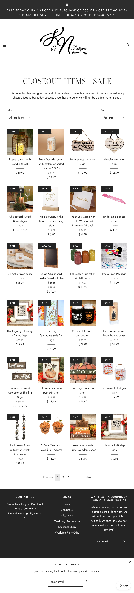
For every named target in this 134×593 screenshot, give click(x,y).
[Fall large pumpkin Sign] (83, 370)
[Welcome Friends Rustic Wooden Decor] (83, 427)
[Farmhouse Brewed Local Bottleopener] (114, 313)
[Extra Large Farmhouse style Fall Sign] (51, 313)
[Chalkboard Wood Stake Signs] (20, 199)
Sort (103, 110)
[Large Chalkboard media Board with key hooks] (51, 256)
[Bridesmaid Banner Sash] (114, 199)
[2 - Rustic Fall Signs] (114, 370)
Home (67, 504)
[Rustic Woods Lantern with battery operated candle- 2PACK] (51, 142)
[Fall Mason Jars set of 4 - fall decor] (83, 256)
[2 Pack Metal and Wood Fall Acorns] (51, 427)
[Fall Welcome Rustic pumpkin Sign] (51, 370)
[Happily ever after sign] (114, 142)
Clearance (67, 515)
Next (88, 477)
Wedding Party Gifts (67, 533)
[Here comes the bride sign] (83, 142)
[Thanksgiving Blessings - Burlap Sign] (20, 313)
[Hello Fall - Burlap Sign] (114, 427)
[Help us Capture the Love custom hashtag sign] (51, 199)
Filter (9, 110)
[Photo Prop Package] (114, 256)
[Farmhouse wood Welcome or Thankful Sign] (20, 370)
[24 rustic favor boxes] (20, 256)
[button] (20, 117)
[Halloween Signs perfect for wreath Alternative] (20, 427)
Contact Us (67, 510)
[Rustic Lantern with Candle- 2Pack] (20, 142)
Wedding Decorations (67, 521)
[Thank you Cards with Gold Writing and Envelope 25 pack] (83, 199)
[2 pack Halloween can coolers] (83, 313)
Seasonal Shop (67, 527)
